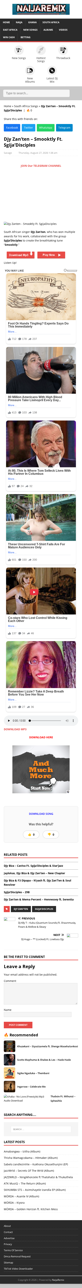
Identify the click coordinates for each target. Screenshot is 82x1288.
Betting (26, 37)
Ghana (32, 22)
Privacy (8, 1244)
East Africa (10, 29)
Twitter (28, 127)
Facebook (12, 127)
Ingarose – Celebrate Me (31, 1086)
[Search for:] (41, 1129)
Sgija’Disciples (44, 909)
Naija (19, 22)
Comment (10, 981)
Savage (8, 152)
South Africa (51, 22)
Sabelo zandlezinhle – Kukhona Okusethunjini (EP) (36, 1164)
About (7, 1226)
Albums (48, 29)
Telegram (64, 127)
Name (7, 1010)
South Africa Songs (26, 106)
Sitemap (8, 1262)
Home (6, 22)
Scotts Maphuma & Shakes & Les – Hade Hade (44, 1059)
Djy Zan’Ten (21, 909)
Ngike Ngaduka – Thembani (33, 1073)
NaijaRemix (58, 1279)
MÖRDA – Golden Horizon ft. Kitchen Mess (31, 1209)
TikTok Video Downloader (18, 1268)
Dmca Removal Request (17, 1256)
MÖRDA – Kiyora (14, 1202)
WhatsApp (45, 127)
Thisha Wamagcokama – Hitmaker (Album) (31, 1158)
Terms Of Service (13, 1250)
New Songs (30, 29)
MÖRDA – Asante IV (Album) (21, 1196)
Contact (8, 1232)
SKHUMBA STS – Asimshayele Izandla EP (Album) (35, 1190)
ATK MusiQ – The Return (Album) (25, 1183)
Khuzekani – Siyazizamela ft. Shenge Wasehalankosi (47, 1046)
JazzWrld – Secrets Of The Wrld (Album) (29, 1170)
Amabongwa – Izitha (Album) (22, 1151)
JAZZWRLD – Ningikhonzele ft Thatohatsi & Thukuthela (38, 1177)
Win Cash (9, 37)
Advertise (9, 1238)
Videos (63, 29)
